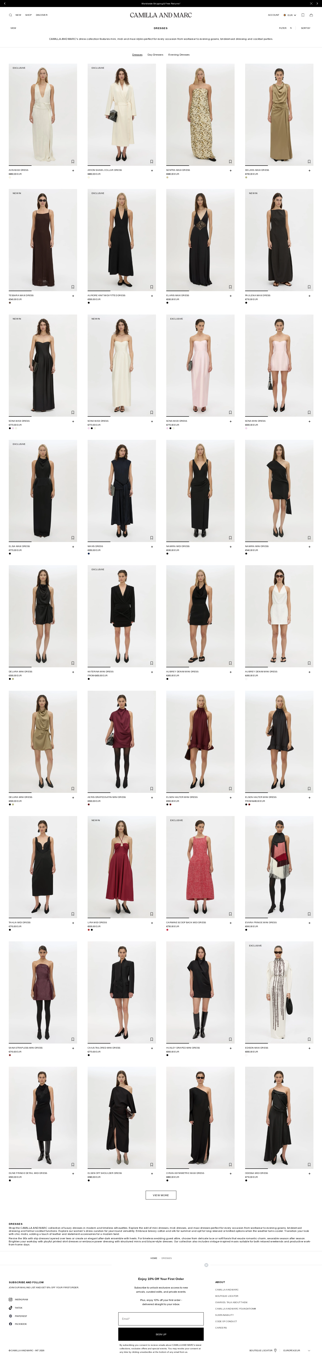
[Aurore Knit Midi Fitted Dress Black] (89, 303)
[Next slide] (73, 115)
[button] (306, 28)
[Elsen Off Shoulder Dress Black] (89, 1181)
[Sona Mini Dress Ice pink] (246, 428)
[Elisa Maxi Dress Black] (10, 553)
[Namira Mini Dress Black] (246, 553)
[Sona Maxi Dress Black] (10, 428)
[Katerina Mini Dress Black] (89, 679)
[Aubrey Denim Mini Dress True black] (167, 679)
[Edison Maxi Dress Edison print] (246, 1055)
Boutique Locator (226, 1296)
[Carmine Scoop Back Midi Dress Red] (167, 930)
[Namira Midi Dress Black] (167, 553)
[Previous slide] (13, 115)
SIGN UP (161, 1334)
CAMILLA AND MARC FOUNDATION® (235, 1308)
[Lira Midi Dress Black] (92, 930)
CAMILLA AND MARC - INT (25, 1350)
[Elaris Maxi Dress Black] (167, 303)
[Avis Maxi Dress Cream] (10, 177)
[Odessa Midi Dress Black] (246, 1181)
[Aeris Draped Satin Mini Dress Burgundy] (89, 804)
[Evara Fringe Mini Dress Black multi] (246, 930)
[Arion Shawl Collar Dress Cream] (89, 177)
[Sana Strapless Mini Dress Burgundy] (10, 1055)
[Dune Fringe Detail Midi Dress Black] (10, 1181)
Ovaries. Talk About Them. (231, 1302)
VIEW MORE (161, 1195)
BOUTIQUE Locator (260, 1350)
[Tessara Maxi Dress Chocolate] (10, 303)
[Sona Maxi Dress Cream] (16, 428)
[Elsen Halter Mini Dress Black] (167, 804)
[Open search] (10, 15)
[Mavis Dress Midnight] (89, 553)
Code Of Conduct (226, 1321)
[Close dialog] (206, 1265)
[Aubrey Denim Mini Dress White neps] (246, 679)
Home (153, 1258)
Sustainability (224, 1315)
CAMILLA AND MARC (227, 1289)
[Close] (311, 3)
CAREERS (221, 1327)
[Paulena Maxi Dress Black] (246, 303)
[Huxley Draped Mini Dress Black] (167, 1055)
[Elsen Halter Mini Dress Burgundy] (170, 804)
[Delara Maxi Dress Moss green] (246, 177)
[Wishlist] (303, 15)
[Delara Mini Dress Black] (10, 679)
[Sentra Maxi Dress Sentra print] (167, 177)
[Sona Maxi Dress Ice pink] (13, 428)
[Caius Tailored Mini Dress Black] (89, 1055)
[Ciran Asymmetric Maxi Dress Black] (167, 1181)
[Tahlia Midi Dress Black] (10, 930)
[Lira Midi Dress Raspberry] (89, 930)
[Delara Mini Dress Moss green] (13, 679)
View (13, 28)
